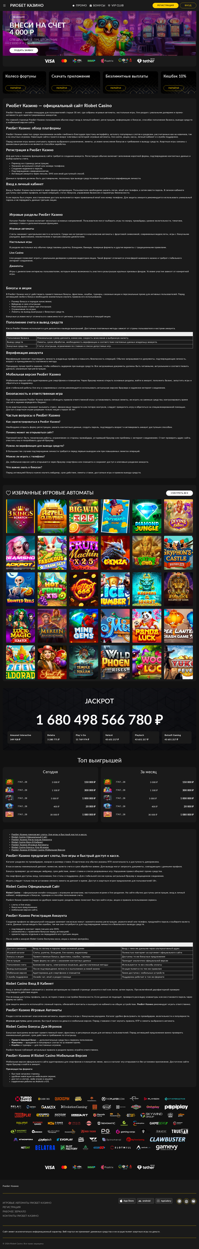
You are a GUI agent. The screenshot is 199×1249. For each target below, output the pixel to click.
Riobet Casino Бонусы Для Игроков (30, 847)
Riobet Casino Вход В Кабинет (27, 842)
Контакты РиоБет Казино (20, 1216)
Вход (188, 5)
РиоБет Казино (27, 5)
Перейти (15, 88)
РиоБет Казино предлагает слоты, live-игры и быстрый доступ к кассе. (49, 834)
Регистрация (165, 5)
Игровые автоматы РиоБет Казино (27, 1203)
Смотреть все (179, 493)
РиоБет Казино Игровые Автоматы (30, 845)
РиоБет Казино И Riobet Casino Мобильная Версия (38, 850)
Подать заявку (23, 50)
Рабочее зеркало (14, 1211)
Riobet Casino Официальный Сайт (29, 837)
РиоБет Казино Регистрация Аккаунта (32, 840)
